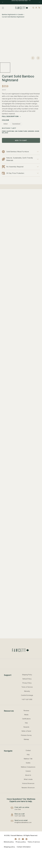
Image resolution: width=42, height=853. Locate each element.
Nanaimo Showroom (28, 787)
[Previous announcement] (2, 2)
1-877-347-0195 (27, 699)
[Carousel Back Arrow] (33, 58)
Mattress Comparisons (28, 767)
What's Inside (28, 779)
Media (26, 714)
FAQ (26, 723)
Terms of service (34, 842)
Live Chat (18, 809)
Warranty (27, 691)
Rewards (26, 727)
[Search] (33, 7)
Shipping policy (9, 847)
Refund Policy (27, 679)
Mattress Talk (28, 759)
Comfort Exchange (27, 695)
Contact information (24, 847)
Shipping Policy (27, 674)
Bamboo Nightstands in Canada (12, 14)
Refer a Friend (26, 731)
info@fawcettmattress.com (22, 822)
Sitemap (26, 739)
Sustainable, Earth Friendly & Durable (14, 280)
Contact (28, 750)
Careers (28, 771)
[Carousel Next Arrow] (38, 58)
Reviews (26, 710)
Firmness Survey (26, 735)
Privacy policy (21, 842)
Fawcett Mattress (17, 835)
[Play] (14, 353)
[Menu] (3, 7)
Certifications (26, 719)
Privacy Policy (27, 683)
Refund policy (9, 842)
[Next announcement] (39, 2)
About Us (28, 775)
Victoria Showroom (28, 783)
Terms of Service (27, 687)
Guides (28, 763)
